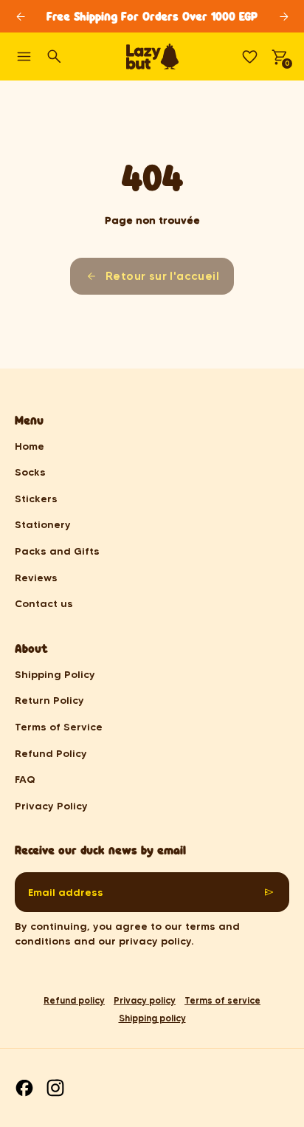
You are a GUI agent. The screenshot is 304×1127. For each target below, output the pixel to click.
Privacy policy (145, 1000)
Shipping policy (152, 1018)
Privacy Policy (51, 805)
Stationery (43, 524)
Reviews (36, 577)
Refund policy (74, 1000)
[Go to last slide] (20, 17)
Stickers (36, 498)
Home (29, 446)
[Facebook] (24, 1087)
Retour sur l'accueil (162, 276)
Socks (30, 472)
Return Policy (49, 700)
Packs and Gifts (57, 551)
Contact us (44, 603)
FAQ (25, 779)
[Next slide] (284, 17)
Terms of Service (59, 726)
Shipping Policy (55, 674)
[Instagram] (55, 1087)
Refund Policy (51, 753)
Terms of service (222, 1000)
